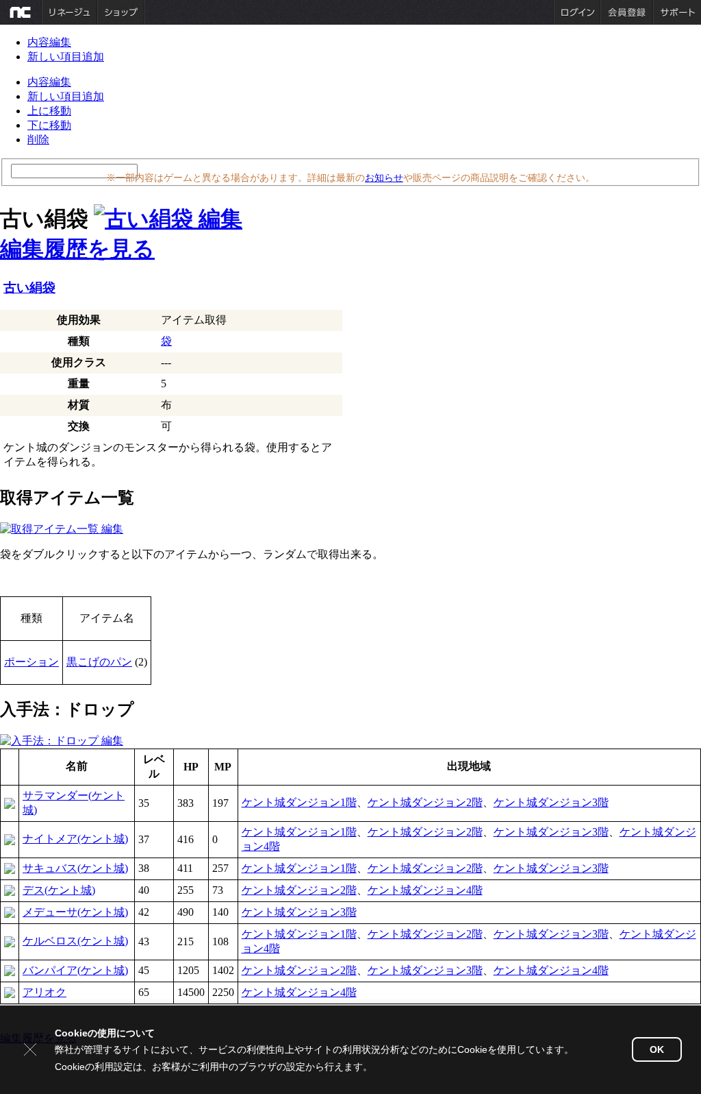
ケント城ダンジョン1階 (299, 802)
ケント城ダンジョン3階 (551, 802)
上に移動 (49, 111)
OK (657, 1049)
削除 (38, 139)
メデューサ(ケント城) (75, 912)
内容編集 (49, 42)
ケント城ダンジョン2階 (425, 802)
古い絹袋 (29, 287)
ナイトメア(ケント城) (75, 838)
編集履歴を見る (77, 248)
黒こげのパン (99, 662)
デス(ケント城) (59, 890)
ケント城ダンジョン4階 (425, 890)
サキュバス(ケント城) (75, 868)
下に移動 (49, 125)
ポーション (31, 662)
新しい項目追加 (65, 56)
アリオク (44, 992)
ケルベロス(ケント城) (75, 941)
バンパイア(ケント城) (75, 970)
